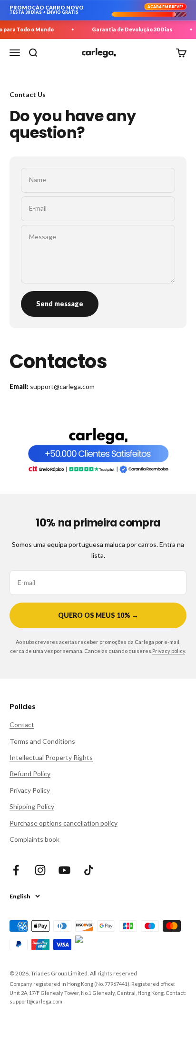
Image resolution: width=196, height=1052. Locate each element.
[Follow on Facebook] (16, 870)
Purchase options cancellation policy (64, 823)
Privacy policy (168, 651)
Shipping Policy (32, 806)
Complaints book (34, 839)
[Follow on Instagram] (40, 870)
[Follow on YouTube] (64, 870)
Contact (22, 725)
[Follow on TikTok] (88, 870)
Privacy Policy (30, 790)
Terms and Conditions (42, 741)
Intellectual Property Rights (51, 757)
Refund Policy (30, 774)
